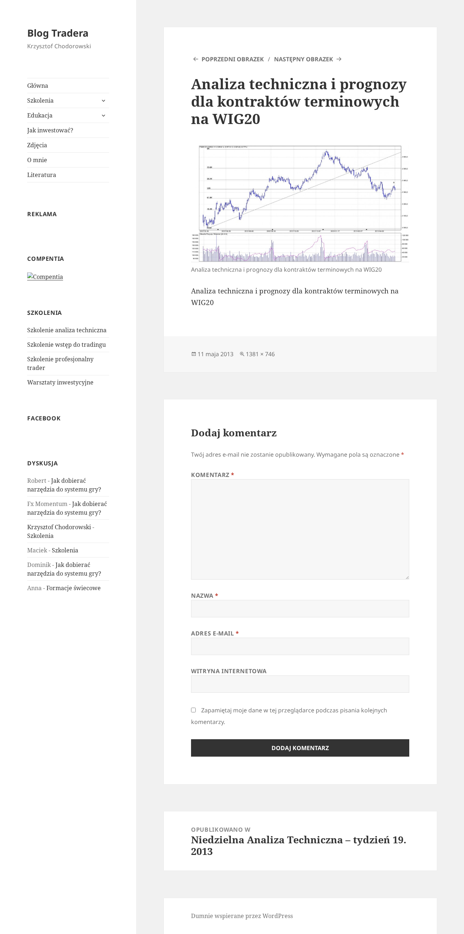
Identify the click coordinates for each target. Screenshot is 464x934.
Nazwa (204, 596)
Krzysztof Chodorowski (59, 527)
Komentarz (213, 475)
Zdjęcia (37, 145)
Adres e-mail (215, 633)
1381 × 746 (260, 354)
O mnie (37, 160)
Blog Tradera (57, 33)
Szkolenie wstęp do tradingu (66, 345)
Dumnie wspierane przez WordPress (242, 916)
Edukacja (40, 115)
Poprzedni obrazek (233, 59)
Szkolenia (40, 100)
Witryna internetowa (228, 671)
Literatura (41, 175)
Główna (37, 86)
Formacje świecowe (73, 588)
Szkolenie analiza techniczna (67, 330)
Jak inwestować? (50, 130)
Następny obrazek (303, 59)
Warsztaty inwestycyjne (60, 382)
